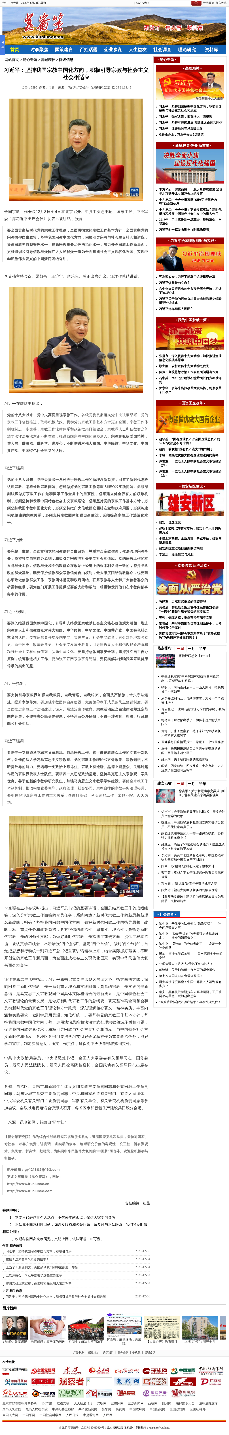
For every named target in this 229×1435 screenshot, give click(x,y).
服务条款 (123, 1352)
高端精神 (48, 60)
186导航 (46, 1403)
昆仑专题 (30, 60)
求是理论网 (91, 1415)
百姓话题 (89, 49)
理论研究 (187, 49)
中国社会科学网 (50, 1415)
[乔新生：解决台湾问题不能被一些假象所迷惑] (73, 1338)
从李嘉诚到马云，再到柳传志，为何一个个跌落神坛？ (192, 700)
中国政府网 (137, 1409)
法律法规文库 (208, 1403)
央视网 (120, 1409)
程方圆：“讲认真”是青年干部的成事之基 (189, 883)
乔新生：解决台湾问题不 (72, 1341)
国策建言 (64, 49)
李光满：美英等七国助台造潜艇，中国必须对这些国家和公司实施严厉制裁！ (192, 857)
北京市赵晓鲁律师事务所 (19, 1403)
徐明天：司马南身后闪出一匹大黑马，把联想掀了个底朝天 (192, 690)
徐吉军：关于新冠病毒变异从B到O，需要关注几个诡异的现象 (193, 814)
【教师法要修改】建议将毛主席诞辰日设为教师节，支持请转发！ (192, 899)
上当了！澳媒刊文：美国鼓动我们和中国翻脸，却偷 (42, 1267)
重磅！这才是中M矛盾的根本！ (27, 1259)
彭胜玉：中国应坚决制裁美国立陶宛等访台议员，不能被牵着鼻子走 (192, 825)
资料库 (211, 49)
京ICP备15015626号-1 (93, 1427)
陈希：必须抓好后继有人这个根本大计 (187, 866)
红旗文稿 (63, 1403)
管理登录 (149, 1352)
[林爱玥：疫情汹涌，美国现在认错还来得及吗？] (111, 1336)
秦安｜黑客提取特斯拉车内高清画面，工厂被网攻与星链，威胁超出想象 (190, 994)
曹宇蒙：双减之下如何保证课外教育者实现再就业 (192, 875)
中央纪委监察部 (63, 1409)
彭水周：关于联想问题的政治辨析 (184, 759)
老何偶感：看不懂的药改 (34, 1341)
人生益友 (138, 49)
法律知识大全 (185, 1403)
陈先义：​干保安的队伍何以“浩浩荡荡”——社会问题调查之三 (190, 925)
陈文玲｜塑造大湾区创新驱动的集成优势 (189, 890)
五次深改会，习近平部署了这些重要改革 (34, 1275)
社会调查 (162, 49)
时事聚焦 (39, 49)
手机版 (136, 1352)
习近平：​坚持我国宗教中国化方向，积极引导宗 (39, 1251)
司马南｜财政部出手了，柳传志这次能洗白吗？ (191, 722)
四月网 (166, 1403)
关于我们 (108, 1352)
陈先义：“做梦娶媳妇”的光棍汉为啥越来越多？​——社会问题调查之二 (188, 935)
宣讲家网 (117, 1403)
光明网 (101, 1403)
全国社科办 (198, 1409)
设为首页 (208, 2)
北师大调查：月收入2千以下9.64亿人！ (186, 964)
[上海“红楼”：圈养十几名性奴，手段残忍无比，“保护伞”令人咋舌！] (187, 1338)
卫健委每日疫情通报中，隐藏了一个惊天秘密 (192, 742)
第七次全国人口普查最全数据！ (181, 976)
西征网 (152, 1403)
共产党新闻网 (87, 1409)
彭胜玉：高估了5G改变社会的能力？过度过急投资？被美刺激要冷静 (193, 847)
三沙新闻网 (136, 1403)
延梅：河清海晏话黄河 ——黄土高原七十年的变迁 (191, 956)
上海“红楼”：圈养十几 (186, 1341)
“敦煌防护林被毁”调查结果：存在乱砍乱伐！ (190, 1002)
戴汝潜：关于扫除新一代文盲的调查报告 (187, 970)
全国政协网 (177, 1409)
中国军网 (29, 1415)
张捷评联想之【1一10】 (195, 656)
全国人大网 (10, 1415)
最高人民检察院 (37, 1409)
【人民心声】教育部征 (148, 1341)
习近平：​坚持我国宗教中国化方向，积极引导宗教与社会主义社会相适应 (56, 1296)
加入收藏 (221, 2)
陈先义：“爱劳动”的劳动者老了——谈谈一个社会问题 (190, 946)
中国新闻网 (157, 1409)
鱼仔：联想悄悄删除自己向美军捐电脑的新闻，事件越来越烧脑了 (191, 751)
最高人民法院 (11, 1409)
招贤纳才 (93, 1352)
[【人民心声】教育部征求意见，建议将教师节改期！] (149, 1338)
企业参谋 (113, 49)
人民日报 (72, 1415)
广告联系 (78, 1352)
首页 (14, 49)
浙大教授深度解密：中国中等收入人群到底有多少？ (190, 984)
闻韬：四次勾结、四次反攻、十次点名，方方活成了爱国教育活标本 (192, 768)
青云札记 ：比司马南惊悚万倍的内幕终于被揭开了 (193, 711)
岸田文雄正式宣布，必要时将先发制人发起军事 (39, 1283)
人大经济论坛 (83, 1403)
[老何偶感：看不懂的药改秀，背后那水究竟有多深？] (35, 1338)
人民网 (107, 1415)
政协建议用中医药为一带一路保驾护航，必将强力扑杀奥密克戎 (192, 836)
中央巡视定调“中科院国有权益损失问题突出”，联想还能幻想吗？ (190, 679)
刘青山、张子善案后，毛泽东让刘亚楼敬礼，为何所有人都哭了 (192, 733)
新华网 (106, 1409)
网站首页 (12, 60)
